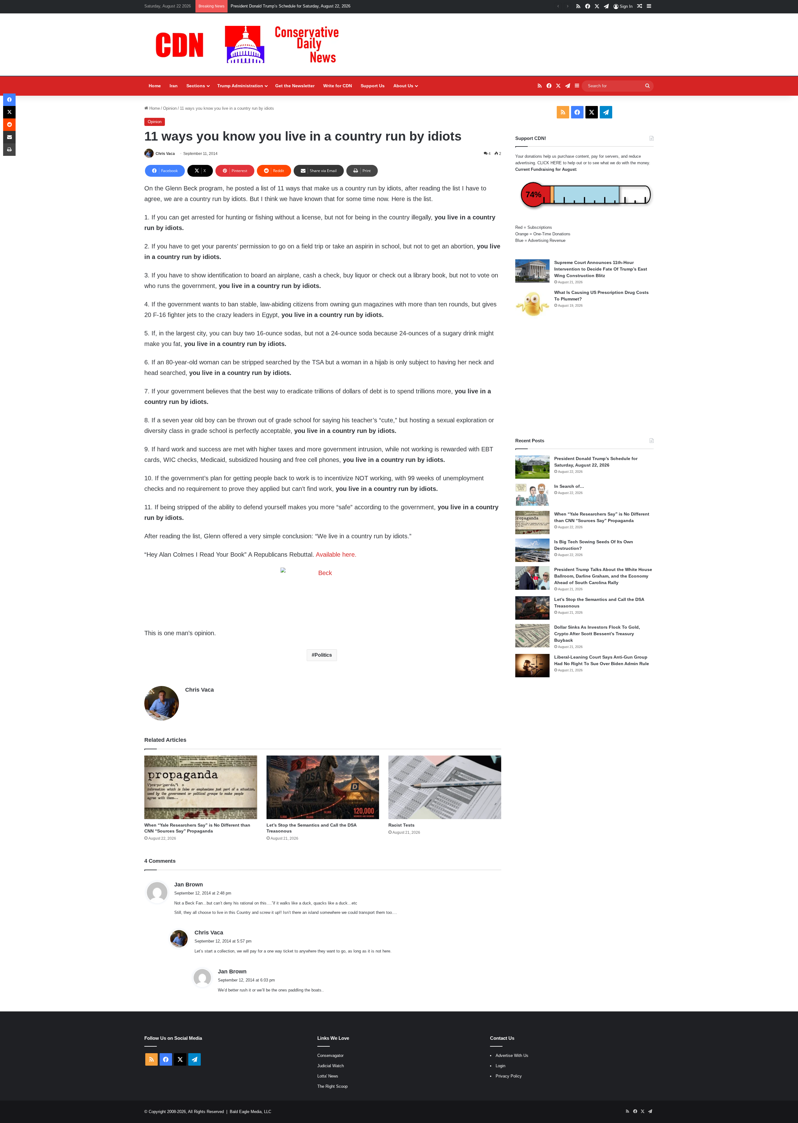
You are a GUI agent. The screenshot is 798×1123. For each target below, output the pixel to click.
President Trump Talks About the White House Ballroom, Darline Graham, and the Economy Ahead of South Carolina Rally (603, 576)
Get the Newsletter (295, 85)
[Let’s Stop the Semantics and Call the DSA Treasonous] (323, 787)
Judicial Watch (330, 1065)
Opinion (170, 108)
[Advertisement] (584, 378)
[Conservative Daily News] (250, 44)
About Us (403, 85)
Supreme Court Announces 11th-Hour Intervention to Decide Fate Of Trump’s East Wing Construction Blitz (600, 269)
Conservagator (330, 1055)
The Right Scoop (332, 1086)
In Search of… (569, 486)
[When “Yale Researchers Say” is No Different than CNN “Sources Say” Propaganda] (200, 787)
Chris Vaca (165, 153)
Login (500, 1065)
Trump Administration (240, 85)
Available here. (336, 554)
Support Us (373, 85)
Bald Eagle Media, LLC (250, 1111)
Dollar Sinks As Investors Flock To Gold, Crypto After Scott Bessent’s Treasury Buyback (597, 634)
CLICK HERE (549, 163)
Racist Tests (401, 825)
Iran (174, 85)
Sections (195, 85)
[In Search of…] (532, 494)
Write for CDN (337, 85)
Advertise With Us (512, 1055)
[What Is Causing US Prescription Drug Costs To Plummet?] (532, 304)
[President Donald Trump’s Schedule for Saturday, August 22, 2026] (532, 467)
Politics (323, 655)
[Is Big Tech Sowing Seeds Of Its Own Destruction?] (532, 550)
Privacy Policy (509, 1076)
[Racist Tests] (444, 787)
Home (155, 85)
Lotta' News (327, 1076)
